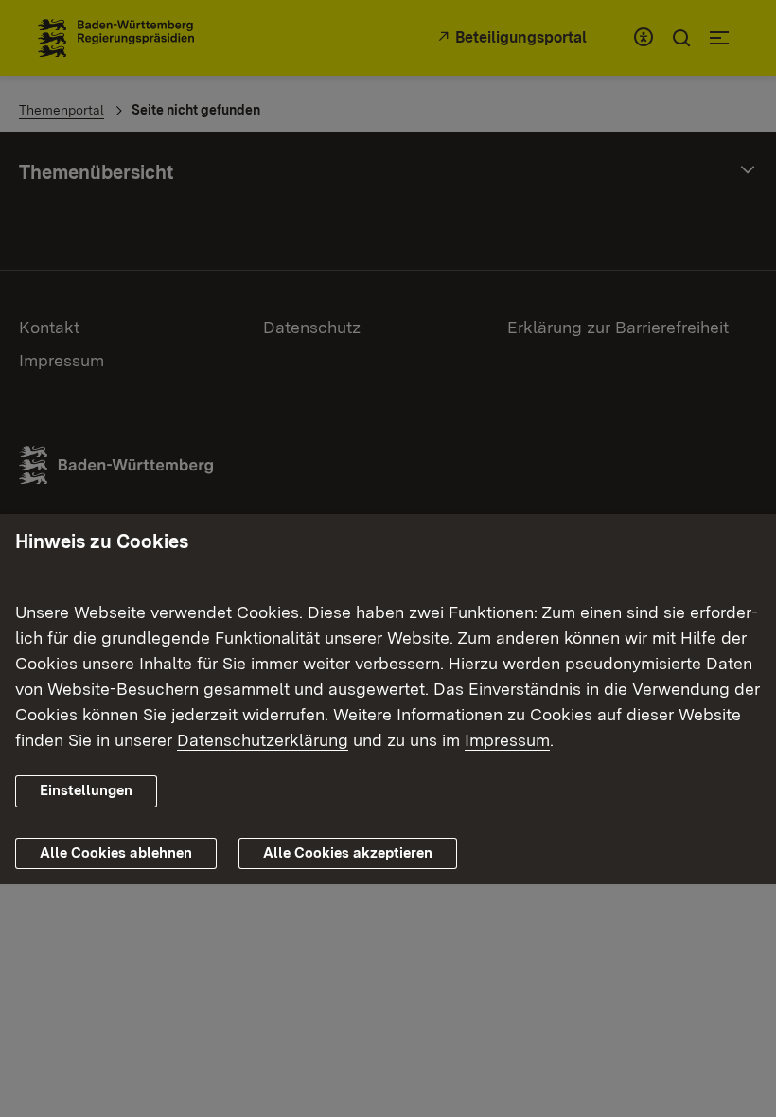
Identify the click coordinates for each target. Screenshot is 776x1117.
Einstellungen (86, 790)
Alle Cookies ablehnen (116, 852)
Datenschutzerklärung (262, 740)
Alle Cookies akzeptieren (347, 852)
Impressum (507, 740)
